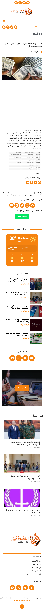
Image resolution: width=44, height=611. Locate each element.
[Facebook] (28, 2)
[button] (4, 21)
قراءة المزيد (25, 284)
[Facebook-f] (31, 587)
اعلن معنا (22, 388)
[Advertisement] (22, 107)
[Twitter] (24, 2)
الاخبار (37, 34)
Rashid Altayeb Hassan (22, 600)
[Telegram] (16, 2)
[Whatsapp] (20, 2)
